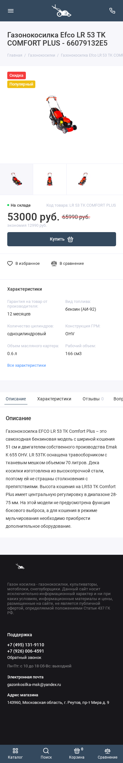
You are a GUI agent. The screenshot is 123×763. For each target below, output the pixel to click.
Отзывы (92, 399)
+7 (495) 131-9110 (25, 644)
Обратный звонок (24, 657)
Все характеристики (26, 365)
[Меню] (10, 10)
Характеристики (54, 399)
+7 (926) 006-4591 (25, 651)
